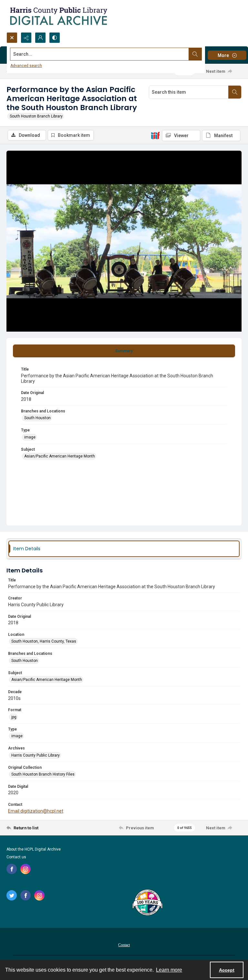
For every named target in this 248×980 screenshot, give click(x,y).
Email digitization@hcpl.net (35, 811)
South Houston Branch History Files (43, 774)
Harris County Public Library (35, 755)
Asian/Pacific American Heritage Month (59, 456)
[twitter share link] (11, 895)
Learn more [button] (169, 970)
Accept (226, 970)
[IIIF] (155, 135)
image (30, 437)
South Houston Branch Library (36, 116)
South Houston (37, 418)
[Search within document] (234, 92)
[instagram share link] (25, 869)
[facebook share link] (11, 869)
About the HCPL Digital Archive (33, 849)
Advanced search (26, 65)
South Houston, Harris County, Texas (43, 641)
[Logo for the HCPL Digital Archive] (58, 16)
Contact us (16, 857)
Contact (124, 945)
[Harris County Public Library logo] (147, 903)
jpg (13, 717)
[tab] (124, 351)
